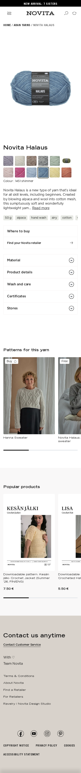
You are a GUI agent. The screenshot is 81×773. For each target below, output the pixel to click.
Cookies (69, 745)
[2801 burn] (66, 172)
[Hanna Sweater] (29, 398)
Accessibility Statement (21, 754)
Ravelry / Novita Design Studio (27, 703)
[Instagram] (47, 733)
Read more (40, 208)
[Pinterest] (60, 733)
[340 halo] (66, 161)
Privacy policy (46, 745)
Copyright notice (16, 745)
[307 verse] (55, 161)
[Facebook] (20, 733)
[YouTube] (34, 733)
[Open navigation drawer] (9, 13)
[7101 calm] (8, 161)
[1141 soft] (32, 172)
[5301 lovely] (20, 172)
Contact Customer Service (22, 644)
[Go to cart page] (74, 13)
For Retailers (13, 696)
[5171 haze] (8, 172)
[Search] (66, 13)
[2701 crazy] (55, 172)
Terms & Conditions (18, 676)
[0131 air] (20, 161)
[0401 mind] (43, 161)
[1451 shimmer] (43, 172)
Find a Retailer (14, 689)
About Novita (13, 682)
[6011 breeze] (32, 161)
